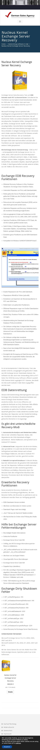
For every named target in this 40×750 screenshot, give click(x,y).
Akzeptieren (7, 747)
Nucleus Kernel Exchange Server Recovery (16, 63)
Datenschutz (8, 730)
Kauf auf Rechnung (10, 724)
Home (3, 44)
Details (10, 692)
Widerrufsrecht (9, 727)
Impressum (7, 734)
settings (18, 743)
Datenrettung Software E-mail (18, 44)
